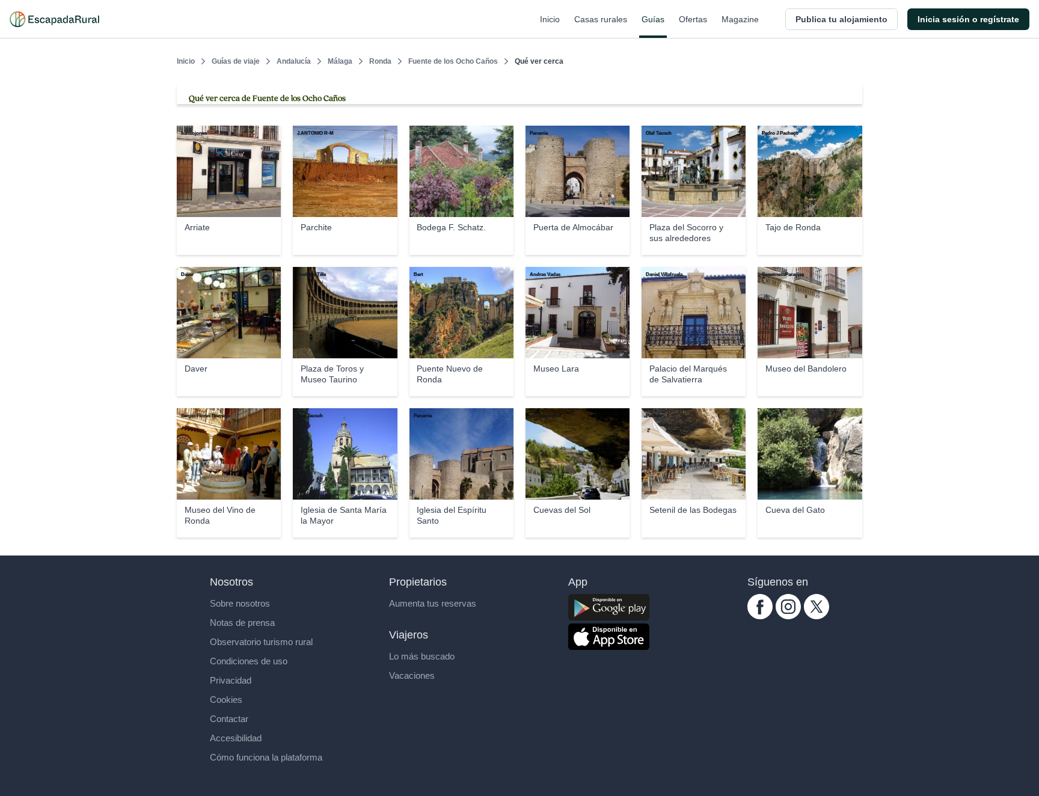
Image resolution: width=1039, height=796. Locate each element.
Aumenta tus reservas (432, 603)
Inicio (550, 19)
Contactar (229, 719)
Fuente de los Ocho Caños (453, 61)
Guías (653, 19)
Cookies (226, 699)
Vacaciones (412, 675)
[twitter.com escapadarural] (816, 616)
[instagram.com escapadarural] (788, 616)
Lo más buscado (422, 656)
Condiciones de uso (248, 661)
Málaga (340, 61)
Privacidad (230, 680)
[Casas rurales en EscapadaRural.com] (54, 19)
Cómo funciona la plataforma (266, 757)
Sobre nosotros (240, 603)
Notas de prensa (242, 622)
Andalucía (294, 61)
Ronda (380, 61)
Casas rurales (600, 19)
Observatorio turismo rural (261, 642)
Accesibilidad (236, 738)
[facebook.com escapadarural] (760, 616)
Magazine (740, 19)
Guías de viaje (236, 61)
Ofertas (693, 19)
